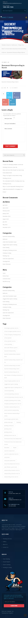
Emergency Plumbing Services (10, 250)
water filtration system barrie (10, 467)
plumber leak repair (8, 422)
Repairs (14, 447)
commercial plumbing (9, 390)
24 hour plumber (8, 338)
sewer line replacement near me (11, 454)
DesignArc (10, 613)
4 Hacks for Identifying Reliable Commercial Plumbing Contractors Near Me (13, 166)
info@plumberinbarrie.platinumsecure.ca (12, 3)
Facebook (16, 97)
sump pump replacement (9, 460)
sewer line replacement (8, 258)
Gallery (4, 541)
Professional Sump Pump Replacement (12, 438)
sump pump (7, 457)
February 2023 (6, 210)
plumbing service (8, 429)
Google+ (5, 103)
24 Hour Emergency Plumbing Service (12, 334)
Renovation (6, 447)
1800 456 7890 (8, 7)
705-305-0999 (12, 506)
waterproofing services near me (11, 476)
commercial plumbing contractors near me (13, 397)
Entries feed (5, 276)
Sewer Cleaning (6, 564)
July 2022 (5, 221)
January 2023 (6, 213)
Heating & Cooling (7, 253)
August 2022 (6, 219)
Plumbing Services (7, 538)
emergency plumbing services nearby (12, 400)
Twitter (9, 97)
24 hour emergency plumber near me (12, 331)
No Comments (15, 87)
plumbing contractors (9, 425)
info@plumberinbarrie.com (15, 499)
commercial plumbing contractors (11, 394)
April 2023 (5, 205)
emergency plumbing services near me (12, 403)
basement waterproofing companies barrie (12, 355)
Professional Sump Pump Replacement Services (12, 443)
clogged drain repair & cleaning (10, 244)
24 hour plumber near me (9, 341)
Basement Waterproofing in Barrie (13, 66)
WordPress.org (6, 281)
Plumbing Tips (6, 255)
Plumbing (19, 422)
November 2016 (6, 227)
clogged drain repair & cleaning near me (13, 387)
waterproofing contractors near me (12, 473)
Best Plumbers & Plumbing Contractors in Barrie (13, 376)
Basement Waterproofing (9, 351)
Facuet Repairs (6, 561)
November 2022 (6, 216)
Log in (4, 273)
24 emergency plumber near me (11, 328)
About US (5, 544)
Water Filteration (7, 264)
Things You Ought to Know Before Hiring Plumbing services (12, 177)
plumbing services (8, 432)
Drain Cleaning (6, 247)
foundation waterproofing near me (12, 407)
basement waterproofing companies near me (13, 361)
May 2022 (5, 224)
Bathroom (5, 239)
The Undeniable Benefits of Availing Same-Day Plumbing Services (13, 182)
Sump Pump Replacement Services (12, 463)
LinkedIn (12, 103)
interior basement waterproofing (11, 410)
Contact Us (5, 547)
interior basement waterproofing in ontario (12, 415)
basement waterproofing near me (11, 372)
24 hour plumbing (8, 344)
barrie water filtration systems (10, 347)
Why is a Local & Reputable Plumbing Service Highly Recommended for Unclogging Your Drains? (13, 189)
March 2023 (5, 208)
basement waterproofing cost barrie (12, 365)
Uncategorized (6, 261)
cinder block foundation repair (10, 242)
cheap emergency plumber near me (12, 381)
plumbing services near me (10, 435)
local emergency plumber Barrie (11, 419)
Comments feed (6, 278)
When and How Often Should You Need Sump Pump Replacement (13, 171)
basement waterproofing (9, 236)
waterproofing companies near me (12, 470)
